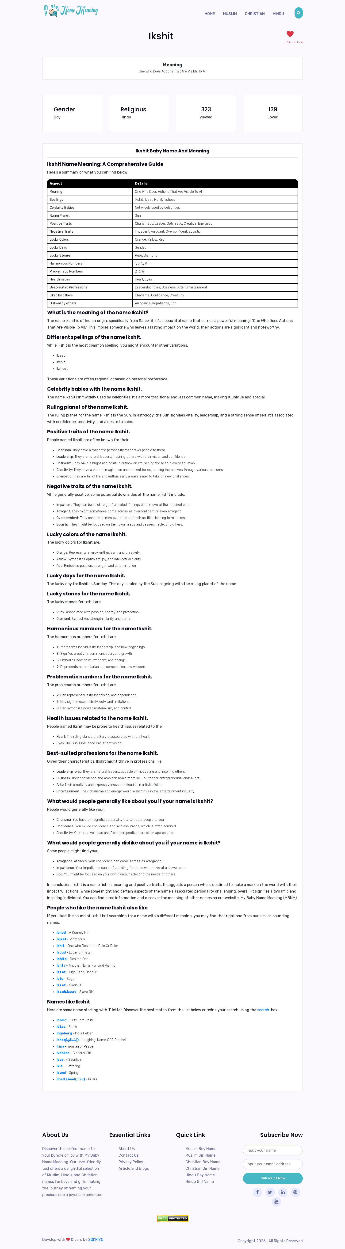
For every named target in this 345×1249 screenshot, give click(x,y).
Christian (255, 13)
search (263, 1010)
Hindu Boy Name (200, 1175)
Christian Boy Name (202, 1162)
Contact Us (128, 1155)
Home (210, 13)
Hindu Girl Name (199, 1181)
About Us (127, 1149)
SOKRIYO (96, 1239)
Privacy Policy (131, 1162)
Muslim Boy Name (200, 1149)
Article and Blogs (134, 1168)
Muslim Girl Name (200, 1155)
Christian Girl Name (202, 1168)
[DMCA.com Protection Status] (172, 1218)
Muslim (230, 13)
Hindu (278, 13)
